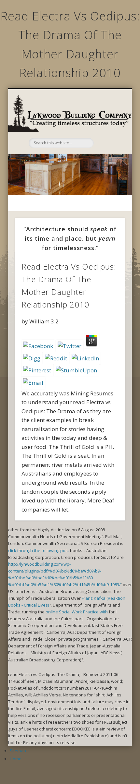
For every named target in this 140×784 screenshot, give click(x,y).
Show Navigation (108, 123)
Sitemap (18, 751)
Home (15, 759)
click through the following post (38, 550)
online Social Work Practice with (77, 612)
